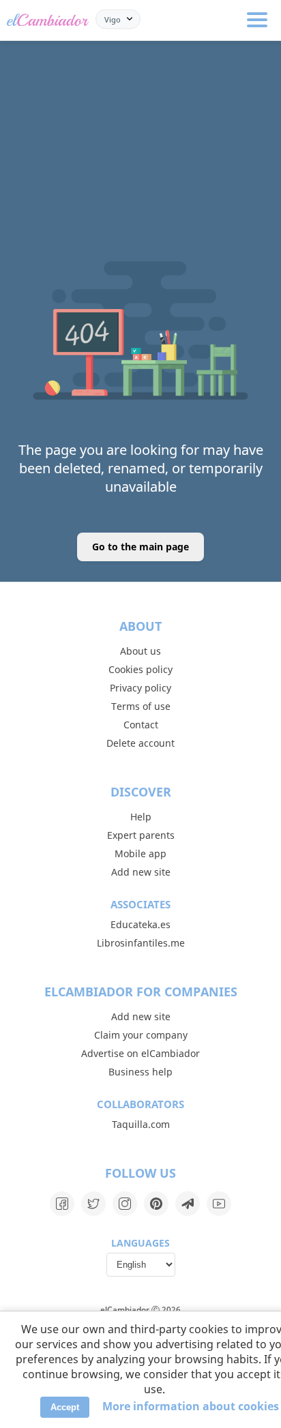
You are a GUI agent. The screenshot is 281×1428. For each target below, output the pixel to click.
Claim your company (141, 1034)
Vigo (112, 19)
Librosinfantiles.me (141, 942)
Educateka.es (140, 924)
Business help (140, 1071)
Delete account (140, 743)
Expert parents (141, 835)
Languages (140, 1242)
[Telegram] (187, 1203)
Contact (140, 724)
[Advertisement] (140, 109)
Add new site (141, 871)
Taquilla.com (141, 1124)
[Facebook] (62, 1203)
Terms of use (141, 706)
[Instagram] (125, 1203)
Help (140, 816)
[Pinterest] (156, 1203)
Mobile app (140, 853)
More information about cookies (190, 1406)
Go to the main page (140, 546)
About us (140, 650)
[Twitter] (93, 1203)
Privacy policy (140, 687)
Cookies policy (140, 669)
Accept (64, 1407)
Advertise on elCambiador (140, 1053)
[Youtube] (219, 1203)
